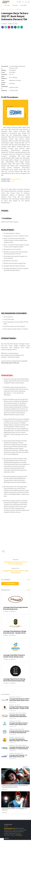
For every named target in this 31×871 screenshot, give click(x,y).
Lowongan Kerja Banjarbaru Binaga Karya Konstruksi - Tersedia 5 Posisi (14, 632)
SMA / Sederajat (22, 713)
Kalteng (18, 697)
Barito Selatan (12, 697)
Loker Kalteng (23, 5)
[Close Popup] (2, 839)
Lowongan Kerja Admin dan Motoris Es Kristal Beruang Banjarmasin (19, 731)
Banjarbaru (12, 705)
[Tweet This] (5, 27)
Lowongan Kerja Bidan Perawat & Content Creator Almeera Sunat (14, 656)
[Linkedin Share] (12, 27)
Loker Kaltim (15, 5)
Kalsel (18, 705)
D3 (16, 705)
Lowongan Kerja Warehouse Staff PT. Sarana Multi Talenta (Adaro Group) (19, 699)
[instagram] (20, 2)
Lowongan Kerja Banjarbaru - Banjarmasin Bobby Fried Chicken (18, 739)
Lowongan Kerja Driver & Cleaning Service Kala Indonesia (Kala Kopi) (14, 680)
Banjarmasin (12, 713)
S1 (3, 551)
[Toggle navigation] (28, 2)
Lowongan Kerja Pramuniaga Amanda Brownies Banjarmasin (15, 608)
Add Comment (11, 583)
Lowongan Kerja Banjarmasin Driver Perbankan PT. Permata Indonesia (19, 747)
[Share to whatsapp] (18, 27)
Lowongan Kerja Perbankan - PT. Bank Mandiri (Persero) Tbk (18, 755)
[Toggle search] (25, 2)
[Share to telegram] (21, 27)
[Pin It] (9, 27)
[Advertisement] (15, 47)
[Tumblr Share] (15, 27)
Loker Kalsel (7, 5)
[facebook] (17, 2)
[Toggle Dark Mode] (23, 2)
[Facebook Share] (2, 27)
